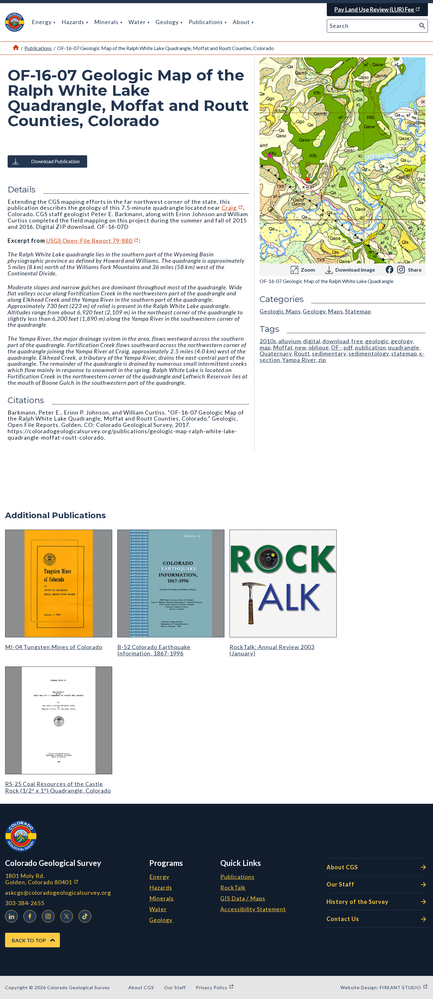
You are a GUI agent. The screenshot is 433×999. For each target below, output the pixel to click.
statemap (404, 353)
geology (402, 341)
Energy (42, 21)
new (301, 347)
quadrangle (403, 347)
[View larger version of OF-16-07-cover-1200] (342, 160)
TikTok (85, 916)
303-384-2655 (24, 903)
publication (370, 347)
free (357, 341)
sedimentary (329, 353)
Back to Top (29, 940)
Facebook (29, 916)
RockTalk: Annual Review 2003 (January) (271, 650)
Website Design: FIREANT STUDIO (384, 987)
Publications (206, 21)
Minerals (107, 21)
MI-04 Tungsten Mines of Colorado (53, 646)
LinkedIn (11, 916)
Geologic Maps (280, 311)
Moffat (283, 347)
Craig (232, 207)
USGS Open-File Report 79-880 (92, 240)
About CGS (342, 867)
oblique (318, 347)
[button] (14, 22)
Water (137, 21)
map (265, 347)
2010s (268, 341)
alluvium (289, 341)
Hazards (73, 21)
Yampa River (299, 359)
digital (311, 341)
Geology (168, 21)
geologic (377, 341)
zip (322, 359)
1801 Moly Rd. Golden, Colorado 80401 (74, 879)
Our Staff (340, 884)
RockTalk (233, 888)
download (335, 341)
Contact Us (342, 918)
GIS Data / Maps (242, 898)
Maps (335, 311)
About (242, 21)
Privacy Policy (215, 987)
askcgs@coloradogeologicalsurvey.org (58, 892)
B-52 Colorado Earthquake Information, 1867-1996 (154, 650)
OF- (336, 347)
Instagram (48, 916)
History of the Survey (357, 901)
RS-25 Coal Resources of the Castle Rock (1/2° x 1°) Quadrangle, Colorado (58, 787)
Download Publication (55, 161)
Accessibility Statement (253, 909)
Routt (302, 353)
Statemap (358, 311)
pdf (348, 347)
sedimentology (368, 353)
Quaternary (276, 353)
